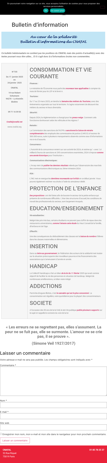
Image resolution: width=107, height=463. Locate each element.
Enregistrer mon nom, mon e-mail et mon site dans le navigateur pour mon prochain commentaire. (54, 434)
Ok (46, 10)
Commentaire (8, 365)
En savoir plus (57, 10)
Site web (4, 423)
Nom (3, 400)
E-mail (4, 412)
